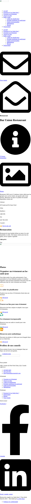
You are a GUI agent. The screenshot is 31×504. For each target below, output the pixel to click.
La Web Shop (21, 499)
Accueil (5, 11)
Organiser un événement (10, 14)
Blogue (9, 25)
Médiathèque (10, 23)
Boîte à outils (7, 17)
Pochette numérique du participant (16, 20)
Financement (6, 26)
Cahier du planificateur (13, 19)
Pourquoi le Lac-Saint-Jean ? (11, 12)
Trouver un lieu (7, 15)
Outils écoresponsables (13, 22)
